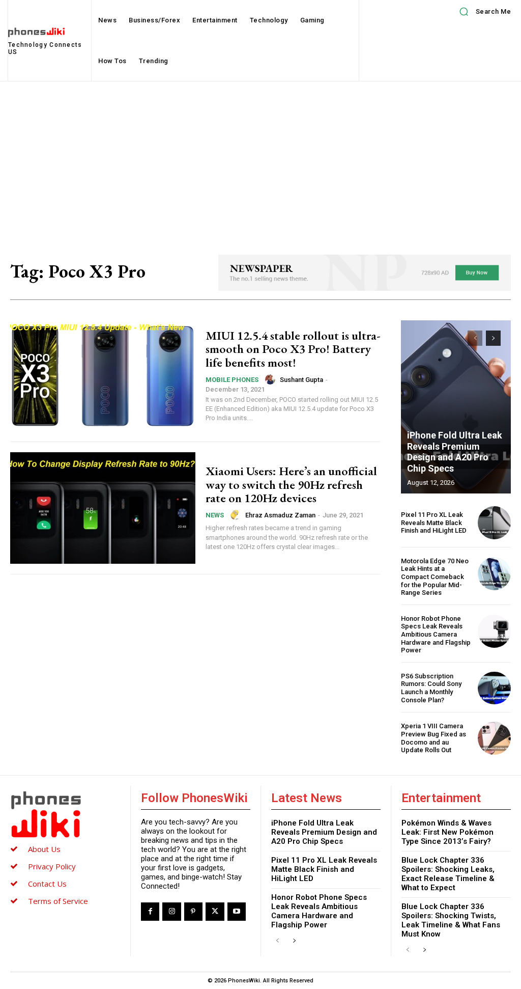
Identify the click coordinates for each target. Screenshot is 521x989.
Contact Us (47, 883)
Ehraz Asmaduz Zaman (280, 515)
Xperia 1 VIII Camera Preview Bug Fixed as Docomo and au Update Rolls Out (433, 738)
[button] (481, 11)
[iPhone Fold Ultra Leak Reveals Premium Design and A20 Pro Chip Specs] (456, 406)
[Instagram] (171, 911)
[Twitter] (215, 911)
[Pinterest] (193, 911)
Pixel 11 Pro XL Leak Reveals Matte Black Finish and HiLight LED (434, 522)
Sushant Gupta (301, 379)
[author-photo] (271, 379)
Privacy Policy (52, 866)
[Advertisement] (260, 158)
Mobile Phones (232, 379)
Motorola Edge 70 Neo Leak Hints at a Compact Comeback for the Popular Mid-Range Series (435, 576)
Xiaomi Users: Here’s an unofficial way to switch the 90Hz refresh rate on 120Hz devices (291, 484)
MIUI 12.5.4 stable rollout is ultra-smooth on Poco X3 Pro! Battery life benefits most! (293, 348)
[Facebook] (150, 911)
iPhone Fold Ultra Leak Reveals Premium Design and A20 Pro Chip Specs (454, 452)
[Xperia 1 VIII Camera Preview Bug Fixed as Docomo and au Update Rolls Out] (494, 738)
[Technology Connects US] (65, 814)
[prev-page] (475, 338)
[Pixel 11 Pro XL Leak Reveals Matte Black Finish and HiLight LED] (494, 522)
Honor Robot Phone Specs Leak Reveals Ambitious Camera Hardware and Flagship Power (436, 634)
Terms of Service (58, 901)
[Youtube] (236, 911)
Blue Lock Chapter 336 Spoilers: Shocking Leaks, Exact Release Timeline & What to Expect (448, 874)
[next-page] (493, 338)
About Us (44, 849)
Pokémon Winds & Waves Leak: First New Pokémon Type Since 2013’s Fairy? (447, 832)
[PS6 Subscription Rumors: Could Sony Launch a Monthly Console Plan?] (494, 688)
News (215, 515)
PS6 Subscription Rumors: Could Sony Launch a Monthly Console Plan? (431, 688)
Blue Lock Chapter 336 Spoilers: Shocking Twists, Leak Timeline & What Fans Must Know (450, 920)
